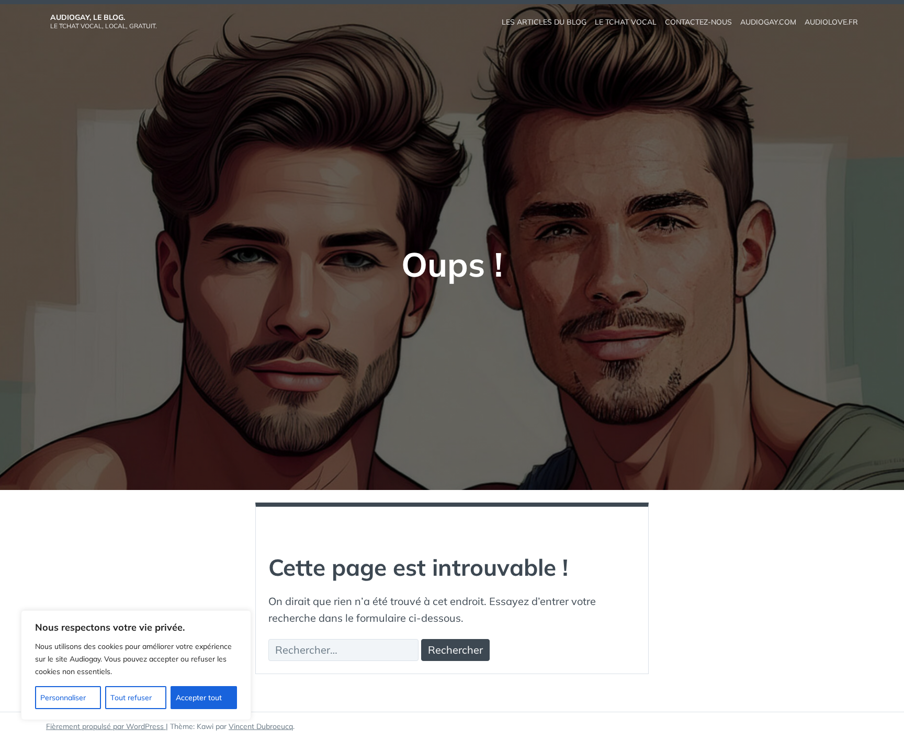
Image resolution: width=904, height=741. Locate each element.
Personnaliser (63, 697)
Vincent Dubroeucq (261, 726)
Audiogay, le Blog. (87, 17)
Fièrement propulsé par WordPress (106, 726)
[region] (136, 665)
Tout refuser (131, 697)
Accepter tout (199, 697)
